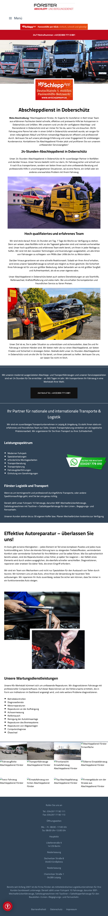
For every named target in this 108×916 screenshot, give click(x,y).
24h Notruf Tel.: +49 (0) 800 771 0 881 (54, 393)
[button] (15, 18)
